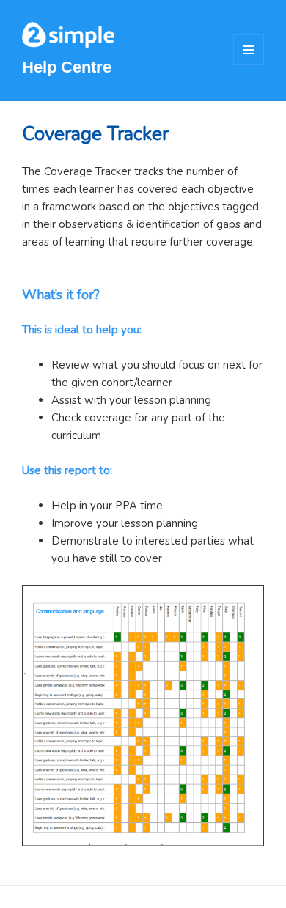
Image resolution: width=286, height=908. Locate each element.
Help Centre (66, 67)
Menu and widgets (249, 64)
